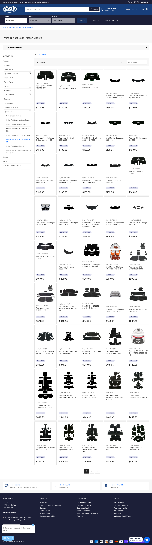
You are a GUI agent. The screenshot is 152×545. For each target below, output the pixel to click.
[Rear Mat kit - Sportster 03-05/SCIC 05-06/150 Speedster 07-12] (91, 207)
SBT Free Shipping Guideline (87, 513)
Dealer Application (83, 508)
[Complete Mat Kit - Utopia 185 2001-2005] (45, 432)
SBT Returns (119, 511)
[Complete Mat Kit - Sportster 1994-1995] (115, 336)
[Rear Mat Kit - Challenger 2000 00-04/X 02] (91, 122)
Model (55, 16)
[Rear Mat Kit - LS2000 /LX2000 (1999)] (45, 75)
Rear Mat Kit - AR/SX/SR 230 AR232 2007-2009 (45, 353)
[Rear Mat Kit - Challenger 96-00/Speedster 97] (91, 165)
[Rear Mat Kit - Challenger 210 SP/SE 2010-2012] (115, 251)
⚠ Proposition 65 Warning (123, 516)
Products (95, 20)
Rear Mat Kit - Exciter (90, 87)
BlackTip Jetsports (11, 107)
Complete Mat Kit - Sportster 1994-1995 (113, 353)
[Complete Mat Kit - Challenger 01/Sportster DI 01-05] (115, 380)
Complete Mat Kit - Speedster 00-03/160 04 (138, 396)
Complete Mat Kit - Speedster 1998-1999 (67, 449)
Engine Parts (9, 78)
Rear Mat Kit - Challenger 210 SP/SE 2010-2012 (115, 268)
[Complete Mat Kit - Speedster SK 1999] (138, 432)
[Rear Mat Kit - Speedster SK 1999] (138, 122)
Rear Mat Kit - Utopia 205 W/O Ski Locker (138, 97)
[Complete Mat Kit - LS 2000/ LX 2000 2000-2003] (91, 432)
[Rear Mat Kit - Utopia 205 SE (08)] (45, 246)
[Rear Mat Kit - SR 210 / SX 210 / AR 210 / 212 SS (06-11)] (138, 336)
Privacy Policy (45, 513)
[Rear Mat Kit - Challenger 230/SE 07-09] (45, 207)
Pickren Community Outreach (50, 505)
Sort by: (123, 62)
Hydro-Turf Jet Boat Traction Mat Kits (21, 27)
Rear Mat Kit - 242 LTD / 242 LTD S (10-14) (91, 307)
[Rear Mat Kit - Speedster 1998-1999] (115, 122)
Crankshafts (8, 69)
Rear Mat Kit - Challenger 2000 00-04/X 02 (91, 139)
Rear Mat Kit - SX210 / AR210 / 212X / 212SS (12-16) (68, 309)
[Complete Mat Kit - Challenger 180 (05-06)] (45, 385)
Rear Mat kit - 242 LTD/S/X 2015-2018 (136, 268)
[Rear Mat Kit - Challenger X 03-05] (138, 207)
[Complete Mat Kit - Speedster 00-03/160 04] (138, 380)
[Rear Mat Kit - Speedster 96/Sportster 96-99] (115, 207)
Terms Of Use (45, 511)
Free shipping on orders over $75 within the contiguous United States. (26, 2)
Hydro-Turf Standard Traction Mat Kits (18, 130)
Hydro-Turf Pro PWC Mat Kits (16, 124)
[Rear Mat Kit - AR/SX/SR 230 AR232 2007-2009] (45, 336)
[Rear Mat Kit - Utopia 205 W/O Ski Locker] (138, 80)
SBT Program (119, 502)
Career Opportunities (47, 516)
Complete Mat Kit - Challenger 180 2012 (89, 396)
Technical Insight (120, 508)
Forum (115, 20)
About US (43, 502)
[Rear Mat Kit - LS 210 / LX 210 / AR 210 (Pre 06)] (91, 250)
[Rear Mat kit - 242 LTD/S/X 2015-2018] (138, 251)
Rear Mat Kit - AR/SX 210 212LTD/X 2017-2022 (115, 310)
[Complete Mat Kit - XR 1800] (115, 432)
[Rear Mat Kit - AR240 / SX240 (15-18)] (45, 293)
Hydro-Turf (8, 112)
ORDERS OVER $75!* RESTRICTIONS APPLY (24, 487)
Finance (80, 516)
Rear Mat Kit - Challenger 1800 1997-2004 (68, 181)
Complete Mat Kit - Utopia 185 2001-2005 (45, 449)
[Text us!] (8, 539)
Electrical (7, 90)
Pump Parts (8, 82)
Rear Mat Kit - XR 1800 (67, 89)
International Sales (84, 505)
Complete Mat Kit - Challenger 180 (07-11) (67, 396)
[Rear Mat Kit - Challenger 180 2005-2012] (68, 207)
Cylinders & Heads (11, 74)
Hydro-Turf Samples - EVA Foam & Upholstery (18, 151)
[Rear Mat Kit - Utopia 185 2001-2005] (68, 122)
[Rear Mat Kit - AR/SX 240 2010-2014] (138, 294)
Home (4, 27)
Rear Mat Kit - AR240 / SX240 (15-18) (44, 309)
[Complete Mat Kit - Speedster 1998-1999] (68, 432)
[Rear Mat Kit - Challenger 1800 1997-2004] (68, 165)
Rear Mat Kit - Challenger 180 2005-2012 (68, 224)
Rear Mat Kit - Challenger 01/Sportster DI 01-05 (45, 139)
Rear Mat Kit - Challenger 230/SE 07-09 (45, 224)
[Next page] (97, 471)
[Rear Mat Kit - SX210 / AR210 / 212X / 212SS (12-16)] (68, 293)
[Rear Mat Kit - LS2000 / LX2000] (138, 161)
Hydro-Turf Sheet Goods (15, 146)
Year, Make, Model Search (12, 165)
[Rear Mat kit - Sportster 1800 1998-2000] (45, 165)
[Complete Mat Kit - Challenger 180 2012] (91, 380)
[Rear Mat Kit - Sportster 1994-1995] (115, 165)
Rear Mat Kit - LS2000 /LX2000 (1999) (44, 87)
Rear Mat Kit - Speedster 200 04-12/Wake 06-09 (115, 97)
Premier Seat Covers (13, 116)
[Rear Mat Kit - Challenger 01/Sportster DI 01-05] (45, 122)
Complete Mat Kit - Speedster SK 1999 (136, 449)
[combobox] (62, 9)
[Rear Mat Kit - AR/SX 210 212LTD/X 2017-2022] (115, 294)
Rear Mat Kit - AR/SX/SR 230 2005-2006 (68, 353)
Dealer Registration (84, 502)
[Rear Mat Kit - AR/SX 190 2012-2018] (91, 336)
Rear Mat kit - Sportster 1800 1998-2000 (44, 181)
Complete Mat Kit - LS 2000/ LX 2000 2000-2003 (90, 450)
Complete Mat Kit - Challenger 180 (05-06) (44, 406)
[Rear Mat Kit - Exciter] (91, 76)
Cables (6, 86)
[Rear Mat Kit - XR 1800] (68, 77)
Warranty (117, 513)
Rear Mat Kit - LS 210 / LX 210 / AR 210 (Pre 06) (91, 265)
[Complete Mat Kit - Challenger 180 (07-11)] (68, 380)
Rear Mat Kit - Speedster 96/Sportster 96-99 (115, 224)
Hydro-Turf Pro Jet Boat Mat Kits (18, 135)
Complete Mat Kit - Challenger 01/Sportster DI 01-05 (114, 397)
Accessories (8, 103)
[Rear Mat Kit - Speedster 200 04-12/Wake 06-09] (115, 80)
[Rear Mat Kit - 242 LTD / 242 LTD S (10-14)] (91, 292)
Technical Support (121, 505)
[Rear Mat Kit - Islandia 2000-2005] (68, 251)
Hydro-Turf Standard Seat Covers (18, 120)
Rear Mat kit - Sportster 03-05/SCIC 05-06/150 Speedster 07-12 (91, 225)
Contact (106, 20)
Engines (7, 65)
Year (31, 16)
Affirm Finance (113, 487)
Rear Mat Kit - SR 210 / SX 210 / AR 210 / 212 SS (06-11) (138, 353)
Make (7, 16)
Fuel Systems (9, 95)
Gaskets (7, 99)
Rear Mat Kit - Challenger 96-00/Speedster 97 (91, 181)
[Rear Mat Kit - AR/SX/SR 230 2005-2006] (68, 336)
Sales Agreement (83, 511)
